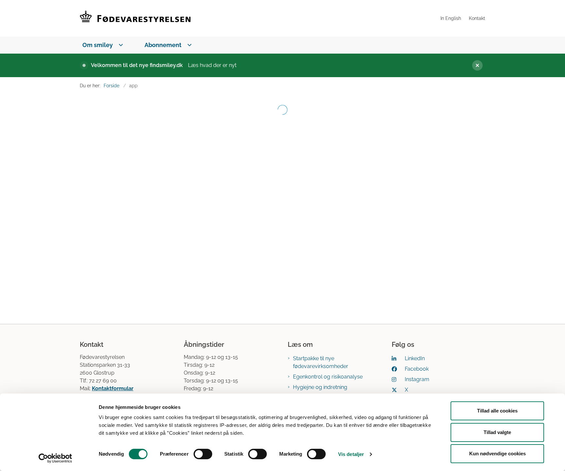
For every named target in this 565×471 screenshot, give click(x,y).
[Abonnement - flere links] (188, 44)
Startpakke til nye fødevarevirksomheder (320, 362)
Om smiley (97, 45)
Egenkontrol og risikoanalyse (328, 377)
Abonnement (163, 45)
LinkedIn (415, 358)
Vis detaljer (351, 454)
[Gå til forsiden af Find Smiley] (258, 18)
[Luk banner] (475, 65)
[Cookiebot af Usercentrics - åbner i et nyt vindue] (55, 458)
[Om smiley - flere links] (119, 44)
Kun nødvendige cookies (497, 453)
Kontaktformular (112, 388)
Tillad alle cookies (497, 410)
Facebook (417, 369)
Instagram (417, 379)
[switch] (203, 454)
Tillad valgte (497, 432)
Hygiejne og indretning (320, 387)
